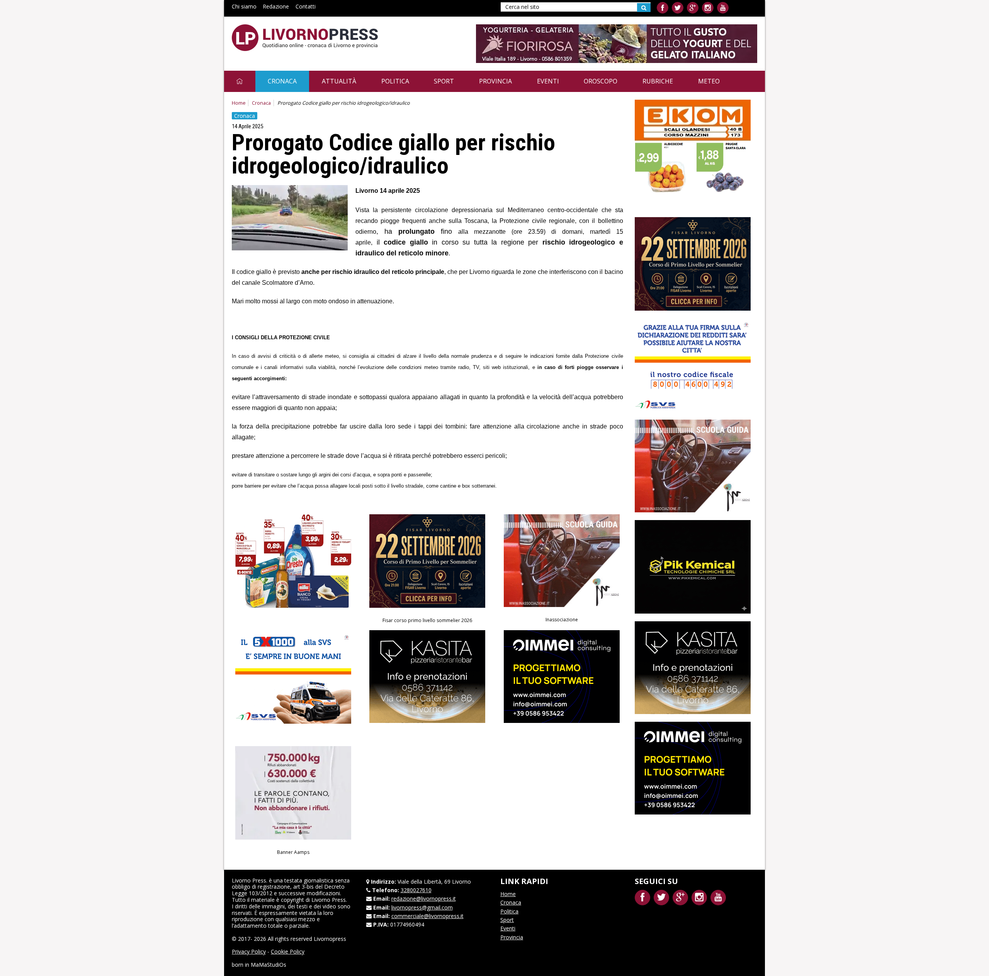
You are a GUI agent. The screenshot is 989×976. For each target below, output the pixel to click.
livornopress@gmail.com (422, 907)
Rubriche (657, 81)
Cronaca (282, 81)
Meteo (709, 81)
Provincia (495, 81)
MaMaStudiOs (268, 964)
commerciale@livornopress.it (427, 916)
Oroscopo (600, 81)
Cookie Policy (287, 951)
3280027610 (416, 890)
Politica (395, 81)
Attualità (339, 81)
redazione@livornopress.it (423, 898)
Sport (444, 81)
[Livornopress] (305, 37)
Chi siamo (244, 6)
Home (239, 103)
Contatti (306, 6)
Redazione (276, 6)
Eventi (548, 81)
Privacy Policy (249, 951)
